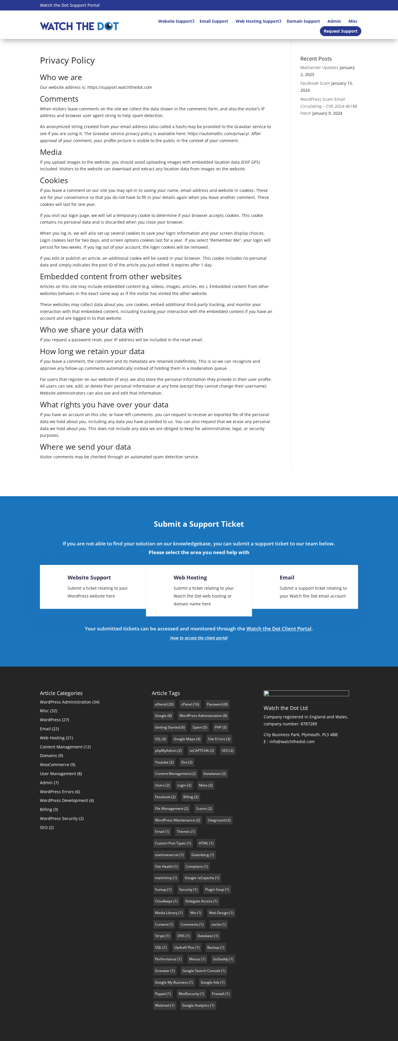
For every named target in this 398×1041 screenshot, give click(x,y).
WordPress (50, 719)
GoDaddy (220, 959)
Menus (194, 959)
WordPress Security (59, 818)
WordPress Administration (65, 702)
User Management (58, 773)
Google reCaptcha (199, 877)
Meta (203, 785)
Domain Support (303, 21)
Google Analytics (195, 1005)
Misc (353, 21)
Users (160, 785)
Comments (189, 924)
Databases (212, 773)
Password (215, 704)
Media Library (166, 912)
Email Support (214, 21)
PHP (218, 727)
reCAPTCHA (199, 750)
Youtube (161, 762)
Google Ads (210, 982)
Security (185, 889)
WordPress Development (64, 800)
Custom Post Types (170, 843)
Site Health (164, 866)
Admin (334, 21)
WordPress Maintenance (175, 820)
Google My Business (171, 982)
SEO (44, 827)
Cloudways (163, 901)
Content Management (61, 747)
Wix (193, 912)
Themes (183, 831)
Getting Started (167, 727)
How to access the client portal (199, 638)
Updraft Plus (184, 947)
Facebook (162, 796)
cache (216, 924)
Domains (48, 755)
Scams (201, 808)
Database (205, 935)
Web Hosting (190, 577)
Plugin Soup (214, 889)
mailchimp (163, 877)
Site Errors (216, 738)
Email (287, 577)
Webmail (162, 1005)
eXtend (160, 704)
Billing (46, 809)
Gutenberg (200, 854)
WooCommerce (54, 764)
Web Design (218, 912)
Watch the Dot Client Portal (278, 628)
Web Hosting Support (257, 21)
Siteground (217, 820)
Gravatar (162, 970)
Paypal (160, 993)
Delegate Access (198, 901)
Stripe (160, 935)
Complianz (194, 866)
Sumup (160, 889)
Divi (184, 762)
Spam (197, 727)
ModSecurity (189, 993)
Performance (165, 959)
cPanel (186, 704)
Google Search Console (201, 970)
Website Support (175, 21)
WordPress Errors (57, 791)
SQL (158, 947)
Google (161, 715)
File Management (169, 808)
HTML (203, 843)
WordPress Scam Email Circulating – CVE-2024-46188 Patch (328, 106)
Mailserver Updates (319, 67)
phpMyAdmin (166, 750)
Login (181, 785)
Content (161, 924)
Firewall (218, 993)
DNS (181, 935)
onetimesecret (167, 854)
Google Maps (184, 738)
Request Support (341, 31)
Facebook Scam (315, 83)
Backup (213, 947)
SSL (158, 738)
